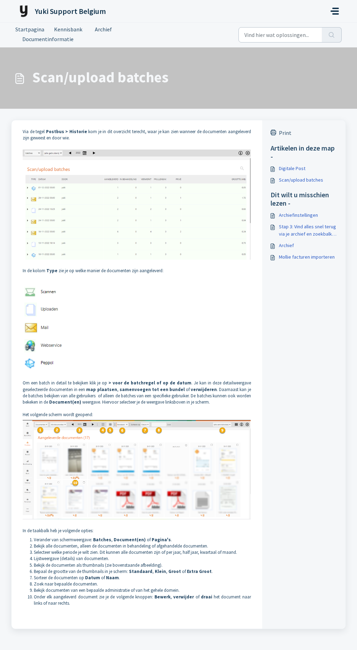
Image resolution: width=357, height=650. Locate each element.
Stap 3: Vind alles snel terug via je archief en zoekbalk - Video (307, 230)
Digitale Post (292, 168)
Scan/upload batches (301, 180)
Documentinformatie (48, 39)
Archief (102, 29)
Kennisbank (68, 29)
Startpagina (29, 29)
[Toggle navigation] (335, 11)
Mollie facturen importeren (307, 257)
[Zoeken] (332, 35)
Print (285, 132)
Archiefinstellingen (298, 215)
